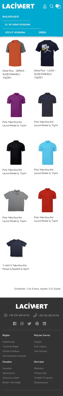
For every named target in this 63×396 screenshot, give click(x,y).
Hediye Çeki (40, 373)
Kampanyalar (41, 382)
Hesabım (7, 368)
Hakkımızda (9, 341)
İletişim (38, 341)
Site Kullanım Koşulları (14, 356)
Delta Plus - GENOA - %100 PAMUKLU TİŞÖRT (14, 74)
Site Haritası (40, 351)
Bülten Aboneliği (11, 382)
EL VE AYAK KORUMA (17, 24)
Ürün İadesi (40, 346)
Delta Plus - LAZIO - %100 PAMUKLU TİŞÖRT (45, 74)
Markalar (39, 368)
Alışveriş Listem (11, 377)
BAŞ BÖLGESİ (11, 16)
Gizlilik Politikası (11, 351)
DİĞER (42, 32)
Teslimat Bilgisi (11, 346)
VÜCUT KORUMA (15, 32)
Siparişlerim (9, 373)
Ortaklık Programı (43, 377)
